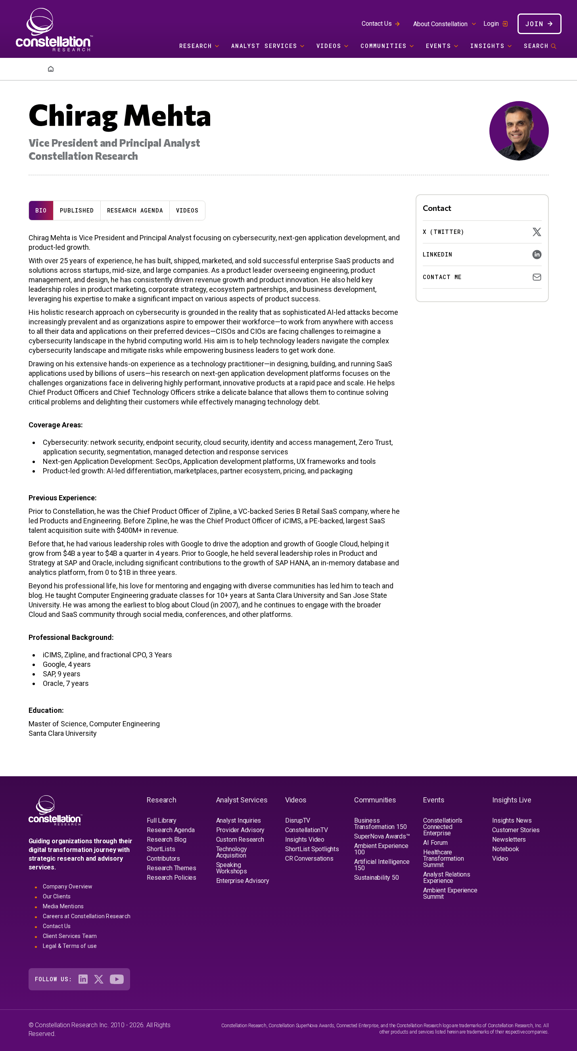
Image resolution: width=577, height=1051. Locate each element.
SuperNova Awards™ (382, 836)
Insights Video (304, 839)
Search (536, 46)
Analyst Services (264, 46)
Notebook (505, 849)
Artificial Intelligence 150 (381, 865)
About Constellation (440, 24)
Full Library (161, 820)
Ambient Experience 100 (381, 849)
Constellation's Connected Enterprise (442, 827)
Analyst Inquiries (238, 820)
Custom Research (240, 839)
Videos (328, 46)
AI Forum (435, 842)
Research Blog (166, 839)
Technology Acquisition (231, 852)
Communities (383, 46)
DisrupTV (297, 820)
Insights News (511, 820)
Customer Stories (516, 830)
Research (195, 46)
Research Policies (171, 877)
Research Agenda (135, 210)
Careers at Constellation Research (87, 916)
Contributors (163, 858)
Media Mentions (63, 906)
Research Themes (171, 868)
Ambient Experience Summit (450, 893)
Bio (41, 210)
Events (438, 46)
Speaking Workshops (231, 868)
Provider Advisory (240, 830)
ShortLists (161, 849)
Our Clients (57, 896)
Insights (487, 46)
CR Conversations (309, 858)
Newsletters (509, 839)
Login (491, 24)
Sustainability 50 (376, 877)
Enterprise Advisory (242, 880)
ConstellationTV (306, 830)
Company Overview (68, 886)
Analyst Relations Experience (446, 877)
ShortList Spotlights (312, 849)
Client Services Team (70, 936)
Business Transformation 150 (380, 824)
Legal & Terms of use (70, 946)
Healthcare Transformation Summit (443, 858)
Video (500, 858)
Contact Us (377, 23)
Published (77, 210)
